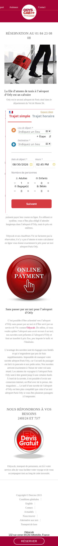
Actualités (29, 512)
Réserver (29, 541)
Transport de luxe (29, 524)
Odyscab (31, 327)
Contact (41, 7)
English (29, 503)
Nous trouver (29, 516)
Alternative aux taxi (29, 520)
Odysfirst (28, 7)
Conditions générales (29, 499)
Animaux (13, 7)
